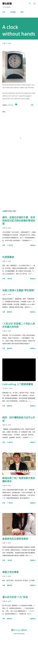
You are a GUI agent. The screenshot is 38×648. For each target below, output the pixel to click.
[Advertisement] (19, 184)
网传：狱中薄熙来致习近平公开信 (18, 419)
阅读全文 (33, 245)
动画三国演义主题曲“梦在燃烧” (18, 290)
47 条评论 (10, 245)
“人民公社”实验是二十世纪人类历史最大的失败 (18, 325)
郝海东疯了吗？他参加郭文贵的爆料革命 (18, 479)
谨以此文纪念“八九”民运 (15, 597)
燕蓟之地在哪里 (10, 572)
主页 (3, 12)
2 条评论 (9, 279)
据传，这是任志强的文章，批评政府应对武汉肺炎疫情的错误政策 (18, 220)
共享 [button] (32, 105)
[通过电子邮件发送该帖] (16, 105)
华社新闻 (13, 12)
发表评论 (9, 312)
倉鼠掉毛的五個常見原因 (15, 538)
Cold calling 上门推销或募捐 (17, 384)
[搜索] (30, 3)
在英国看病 (8, 257)
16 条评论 (10, 442)
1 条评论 (9, 560)
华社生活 (10, 105)
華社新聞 (7, 3)
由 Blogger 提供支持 (20, 630)
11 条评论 (10, 503)
